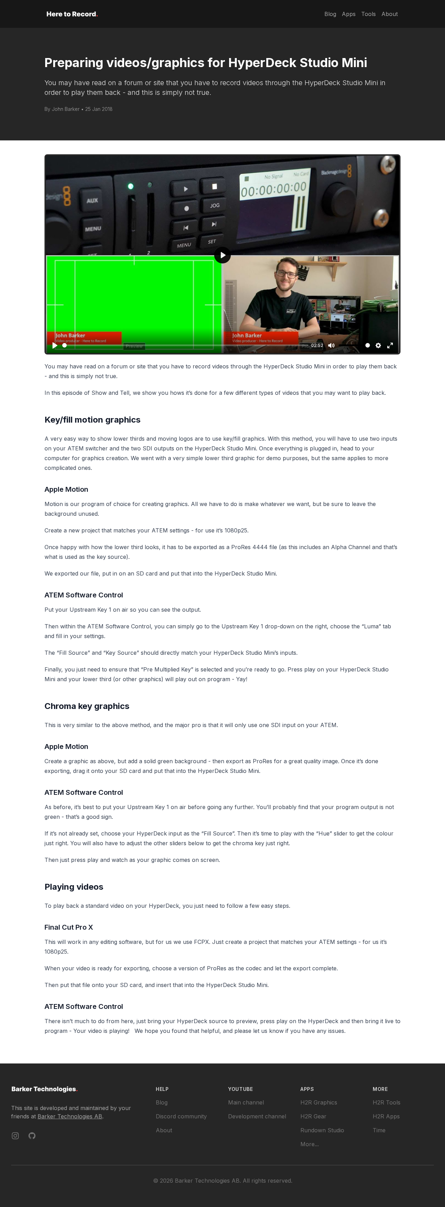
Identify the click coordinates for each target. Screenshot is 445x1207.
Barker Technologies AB (70, 1116)
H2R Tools (386, 1102)
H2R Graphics (318, 1102)
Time (379, 1130)
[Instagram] (15, 1136)
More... (309, 1144)
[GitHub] (32, 1136)
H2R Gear (313, 1116)
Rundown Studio (322, 1130)
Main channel (246, 1102)
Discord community (181, 1116)
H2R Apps (386, 1116)
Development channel (257, 1116)
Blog (162, 1102)
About (164, 1130)
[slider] (185, 345)
